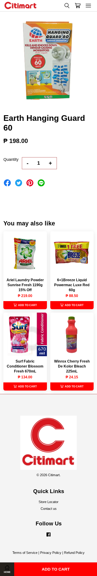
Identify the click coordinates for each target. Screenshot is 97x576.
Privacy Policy (50, 553)
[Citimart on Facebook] (48, 536)
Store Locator (48, 502)
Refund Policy (74, 553)
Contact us (49, 508)
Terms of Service (24, 553)
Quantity (10, 159)
